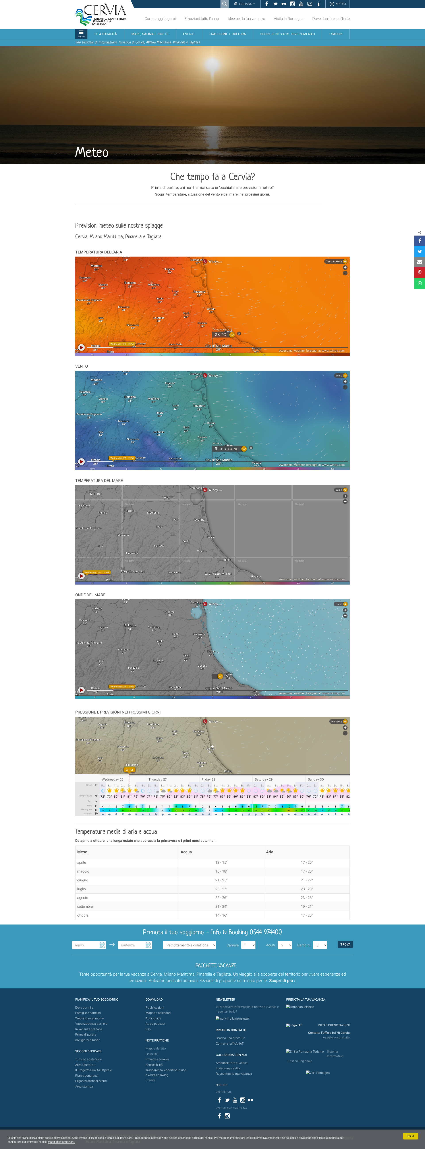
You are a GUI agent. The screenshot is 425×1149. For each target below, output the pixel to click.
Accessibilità (154, 1065)
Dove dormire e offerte (331, 18)
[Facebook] (419, 241)
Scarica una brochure (230, 1038)
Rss (148, 1029)
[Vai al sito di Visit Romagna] (318, 1073)
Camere (233, 945)
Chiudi (411, 1136)
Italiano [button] (245, 4)
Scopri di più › (282, 980)
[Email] (419, 262)
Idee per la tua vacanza (246, 18)
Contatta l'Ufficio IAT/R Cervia (329, 1033)
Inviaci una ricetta (228, 1068)
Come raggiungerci (160, 18)
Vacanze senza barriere (91, 1024)
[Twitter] (419, 251)
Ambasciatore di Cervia (231, 1063)
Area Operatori (85, 1065)
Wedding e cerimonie (89, 1018)
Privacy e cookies (157, 1059)
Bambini (303, 945)
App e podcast (155, 1024)
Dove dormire (84, 1007)
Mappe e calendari (158, 1013)
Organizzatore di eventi (91, 1081)
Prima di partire (85, 1034)
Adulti (270, 945)
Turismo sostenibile (88, 1059)
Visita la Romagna (288, 18)
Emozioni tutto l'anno (201, 18)
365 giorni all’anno (87, 1040)
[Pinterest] (419, 272)
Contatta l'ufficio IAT (229, 1043)
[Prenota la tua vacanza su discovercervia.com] (300, 1007)
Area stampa (84, 1086)
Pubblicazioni (155, 1007)
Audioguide (153, 1018)
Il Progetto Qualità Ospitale (93, 1070)
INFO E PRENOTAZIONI (333, 1025)
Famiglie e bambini (88, 1013)
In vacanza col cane (88, 1029)
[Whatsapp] (419, 283)
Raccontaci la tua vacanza (234, 1074)
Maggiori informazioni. (61, 1141)
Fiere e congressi (86, 1076)
